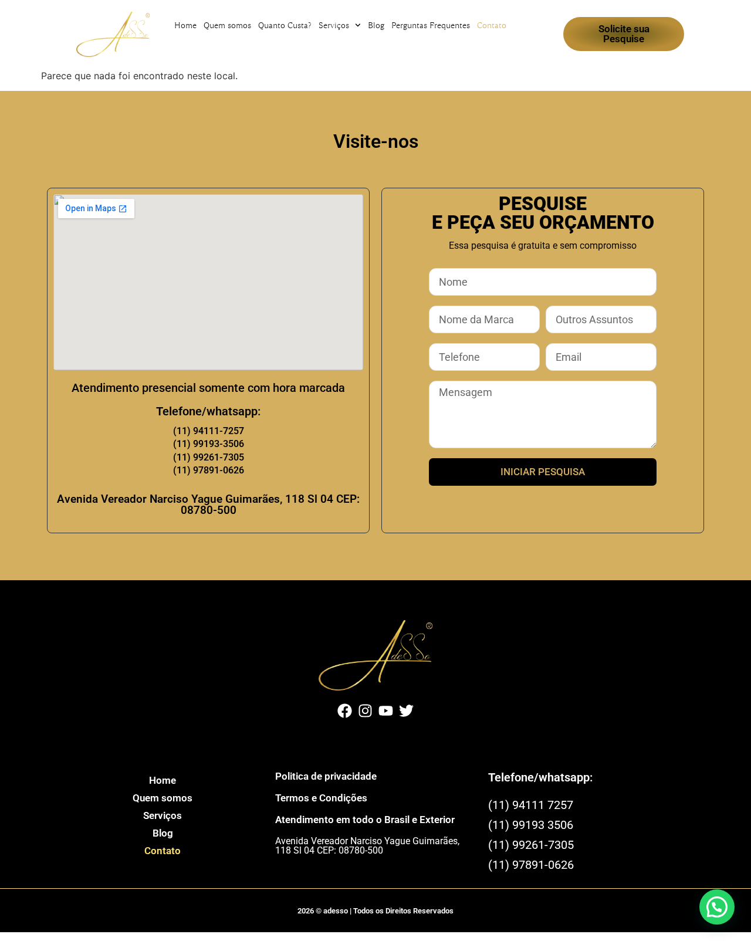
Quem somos (227, 25)
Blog (376, 25)
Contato (491, 25)
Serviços (334, 25)
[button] (717, 907)
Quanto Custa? (285, 25)
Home (185, 25)
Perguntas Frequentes (430, 25)
